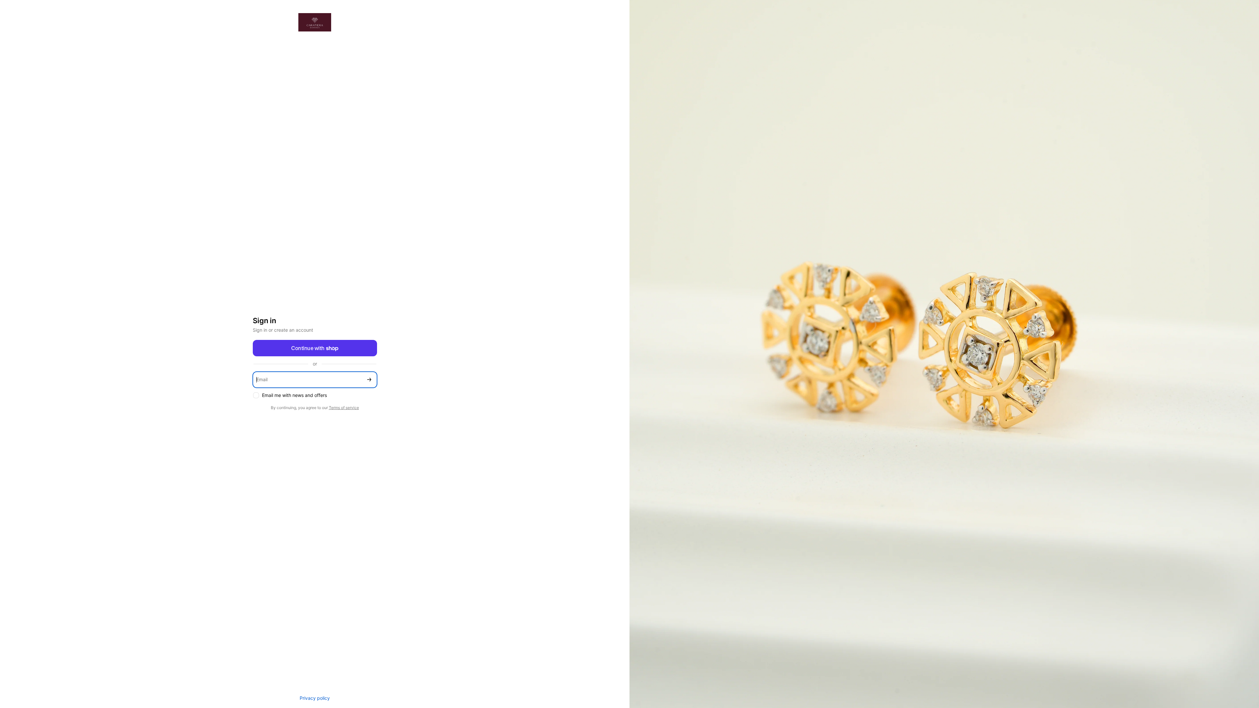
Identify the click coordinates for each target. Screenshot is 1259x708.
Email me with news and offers (294, 395)
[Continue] (369, 379)
